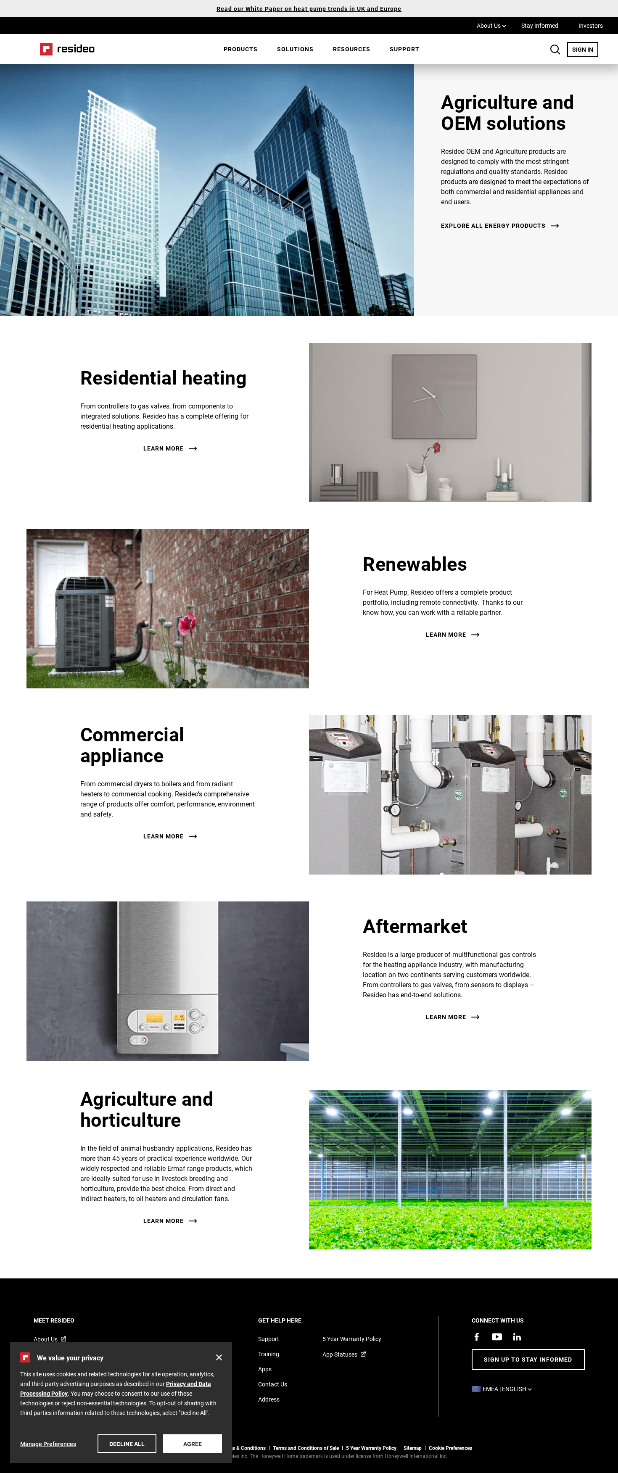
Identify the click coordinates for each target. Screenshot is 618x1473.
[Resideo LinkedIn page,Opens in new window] (517, 1337)
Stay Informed (539, 25)
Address (269, 1399)
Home (64, 49)
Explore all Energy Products (493, 225)
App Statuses (339, 1354)
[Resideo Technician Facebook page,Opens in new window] (477, 1337)
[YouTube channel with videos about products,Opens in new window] (497, 1337)
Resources (351, 49)
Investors (590, 25)
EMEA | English (509, 1389)
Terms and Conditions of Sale (306, 1447)
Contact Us (272, 1384)
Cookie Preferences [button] (450, 1447)
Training (268, 1354)
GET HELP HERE (291, 1320)
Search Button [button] (555, 50)
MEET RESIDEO (65, 1320)
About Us (491, 25)
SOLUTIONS (295, 49)
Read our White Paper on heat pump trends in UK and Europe (309, 9)
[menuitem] (240, 49)
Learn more (163, 448)
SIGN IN (585, 49)
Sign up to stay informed (528, 1359)
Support (405, 49)
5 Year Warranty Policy (351, 1339)
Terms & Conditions (243, 1447)
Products (241, 49)
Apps (265, 1369)
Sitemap (413, 1447)
